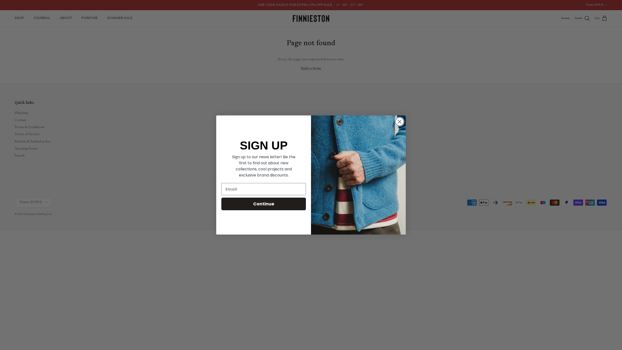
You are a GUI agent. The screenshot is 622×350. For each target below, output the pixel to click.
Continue (263, 204)
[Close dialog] (399, 121)
